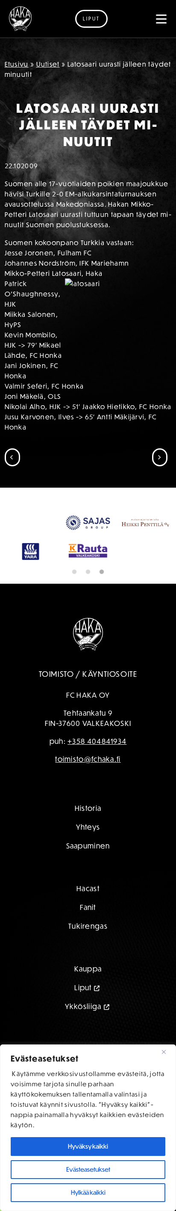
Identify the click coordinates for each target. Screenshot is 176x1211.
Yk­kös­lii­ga (83, 1006)
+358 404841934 (96, 741)
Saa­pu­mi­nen (88, 845)
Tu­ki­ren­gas (88, 925)
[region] (88, 1127)
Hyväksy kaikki (88, 1146)
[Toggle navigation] (161, 19)
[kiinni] (167, 1052)
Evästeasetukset (88, 1169)
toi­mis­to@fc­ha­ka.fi (87, 759)
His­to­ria (88, 808)
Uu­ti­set (48, 64)
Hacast (88, 888)
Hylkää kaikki (88, 1192)
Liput (91, 18)
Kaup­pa (88, 968)
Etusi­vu (17, 64)
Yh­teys (88, 826)
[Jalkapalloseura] (20, 19)
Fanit (88, 907)
